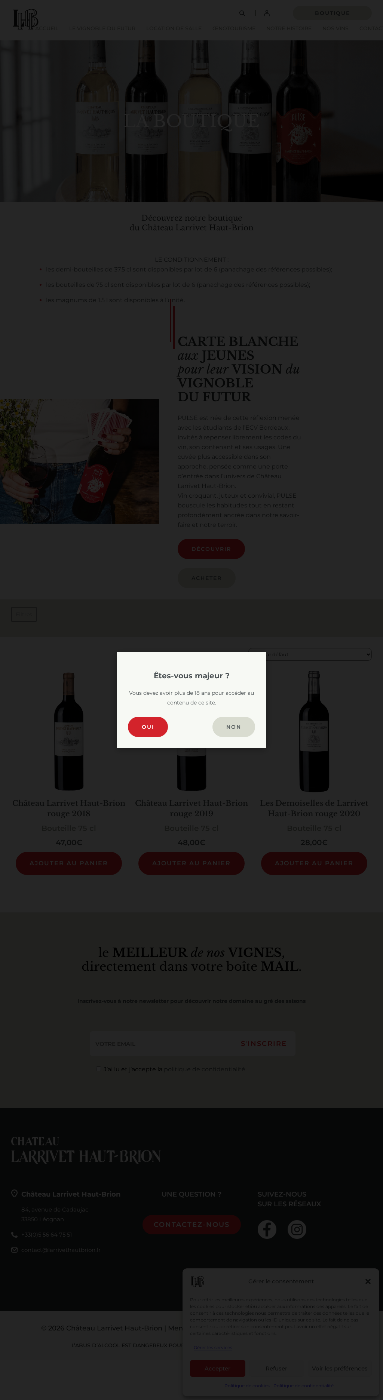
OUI (148, 727)
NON (233, 727)
